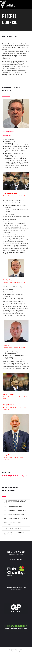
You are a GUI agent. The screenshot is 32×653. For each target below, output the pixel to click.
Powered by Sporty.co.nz (16, 649)
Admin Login (17, 651)
